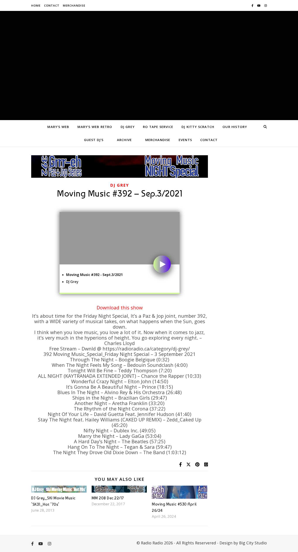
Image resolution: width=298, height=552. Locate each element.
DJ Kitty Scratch (198, 126)
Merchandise (74, 5)
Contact (51, 5)
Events (185, 140)
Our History (235, 126)
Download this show (120, 307)
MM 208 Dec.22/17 (108, 498)
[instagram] (265, 5)
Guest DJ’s (94, 140)
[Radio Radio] (149, 65)
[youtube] (259, 5)
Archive (124, 140)
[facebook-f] (253, 5)
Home (36, 5)
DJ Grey (128, 126)
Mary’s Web (58, 126)
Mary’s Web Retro (94, 126)
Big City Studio (253, 542)
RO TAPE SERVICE (158, 126)
